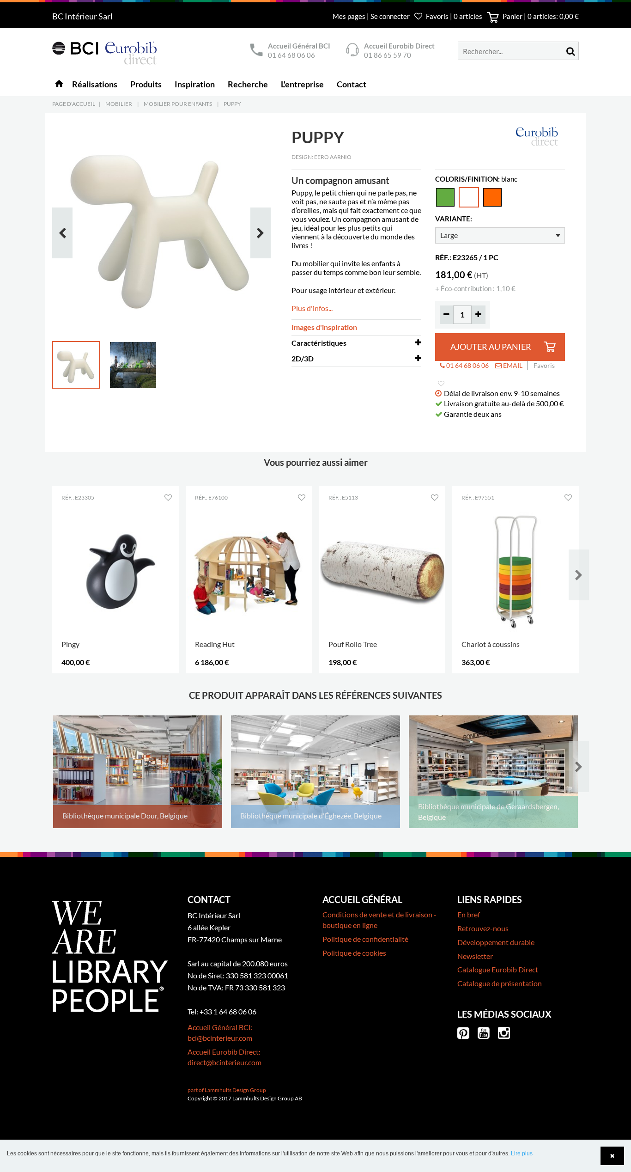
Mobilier (118, 103)
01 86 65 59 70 (387, 55)
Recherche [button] (248, 84)
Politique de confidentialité (365, 938)
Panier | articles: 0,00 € (540, 16)
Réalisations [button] (94, 84)
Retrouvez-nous (483, 928)
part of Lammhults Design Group (227, 1090)
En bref (468, 914)
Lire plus (522, 1153)
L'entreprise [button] (302, 84)
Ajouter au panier (490, 347)
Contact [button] (351, 84)
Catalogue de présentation (499, 983)
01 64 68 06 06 (291, 55)
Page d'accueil (73, 103)
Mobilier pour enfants (178, 103)
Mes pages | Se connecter (372, 16)
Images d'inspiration (324, 327)
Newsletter (475, 956)
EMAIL (512, 365)
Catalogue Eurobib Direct (497, 969)
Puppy (232, 103)
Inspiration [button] (195, 84)
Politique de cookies (354, 952)
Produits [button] (146, 84)
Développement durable (495, 942)
